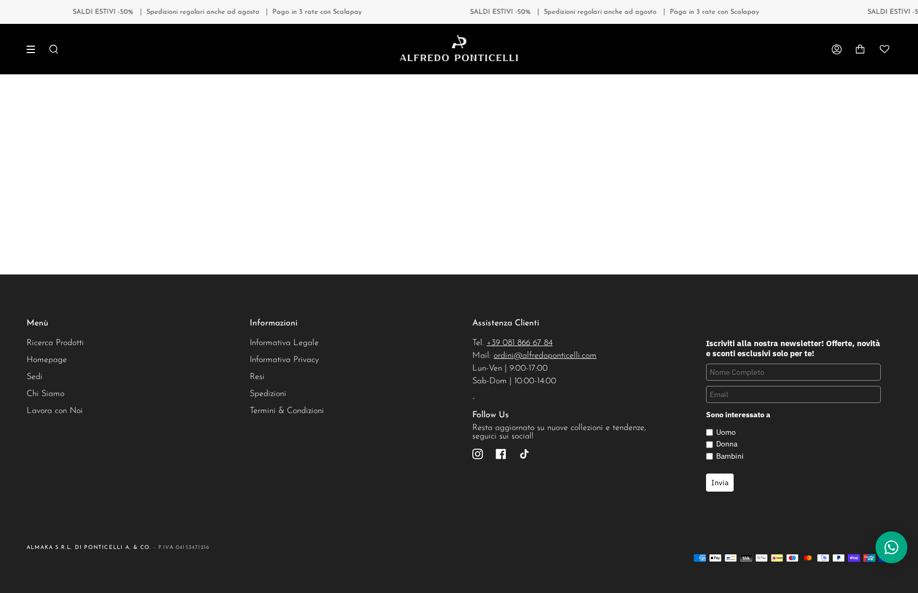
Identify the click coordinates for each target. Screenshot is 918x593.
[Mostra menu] (34, 49)
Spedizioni (268, 394)
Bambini (730, 456)
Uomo (726, 432)
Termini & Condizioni (287, 411)
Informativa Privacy (284, 360)
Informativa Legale (284, 343)
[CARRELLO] (860, 49)
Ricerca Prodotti (55, 343)
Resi (257, 377)
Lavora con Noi (55, 411)
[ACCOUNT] (836, 49)
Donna (726, 444)
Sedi (34, 377)
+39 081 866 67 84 (519, 343)
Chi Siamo (45, 394)
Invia (719, 482)
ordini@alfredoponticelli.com (545, 355)
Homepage (47, 360)
